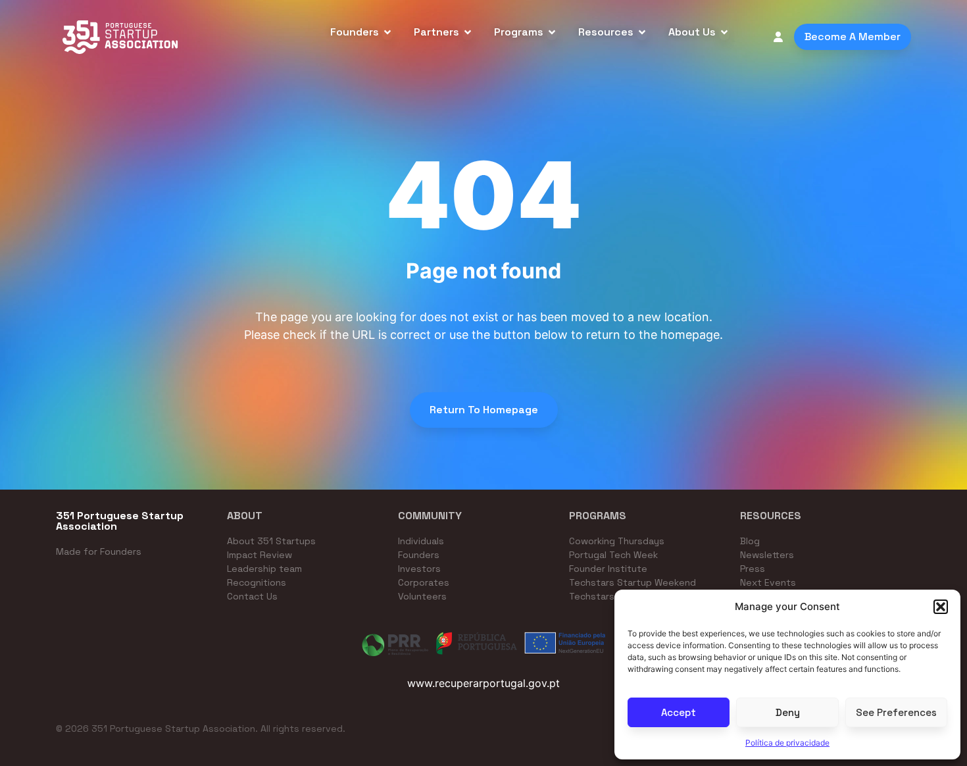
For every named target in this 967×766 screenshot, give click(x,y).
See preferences (896, 712)
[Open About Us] (724, 32)
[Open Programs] (552, 32)
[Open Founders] (387, 32)
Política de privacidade (787, 743)
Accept (678, 712)
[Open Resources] (642, 32)
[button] (940, 606)
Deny (788, 712)
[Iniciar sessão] (778, 36)
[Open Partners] (467, 32)
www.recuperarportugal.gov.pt (483, 683)
